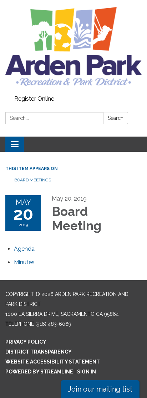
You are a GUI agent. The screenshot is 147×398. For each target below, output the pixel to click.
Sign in (86, 372)
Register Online (34, 98)
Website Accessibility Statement (52, 362)
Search (115, 118)
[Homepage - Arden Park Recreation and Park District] (73, 46)
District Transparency (38, 352)
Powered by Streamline (39, 372)
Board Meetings (32, 179)
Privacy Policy (25, 342)
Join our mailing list (100, 389)
